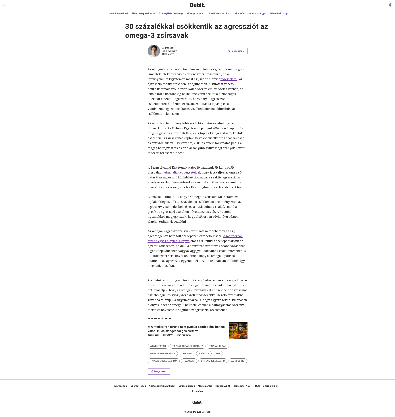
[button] (158, 346)
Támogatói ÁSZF (243, 386)
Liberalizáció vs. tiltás (219, 13)
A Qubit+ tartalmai (118, 13)
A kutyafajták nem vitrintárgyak (250, 13)
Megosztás (237, 51)
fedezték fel (228, 79)
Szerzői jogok (138, 386)
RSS (257, 386)
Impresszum (120, 386)
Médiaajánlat (205, 386)
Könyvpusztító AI (195, 13)
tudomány (168, 54)
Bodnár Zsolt (168, 48)
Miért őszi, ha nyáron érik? (284, 13)
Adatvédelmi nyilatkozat (162, 386)
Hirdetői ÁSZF (223, 386)
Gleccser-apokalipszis (143, 13)
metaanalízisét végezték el (181, 172)
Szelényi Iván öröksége (171, 13)
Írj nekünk (197, 391)
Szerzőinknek (270, 386)
